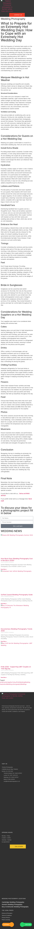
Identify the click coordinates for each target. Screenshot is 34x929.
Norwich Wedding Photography (12, 904)
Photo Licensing (6, 919)
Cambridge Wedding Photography (13, 902)
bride (1, 682)
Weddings (23, 684)
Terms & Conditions (7, 915)
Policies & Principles (7, 913)
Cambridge (6, 682)
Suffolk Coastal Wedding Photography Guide (17, 595)
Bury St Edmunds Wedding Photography (15, 907)
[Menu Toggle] (18, 6)
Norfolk (12, 682)
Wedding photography (13, 684)
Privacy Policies (6, 917)
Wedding (22, 682)
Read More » (4, 569)
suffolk (17, 682)
